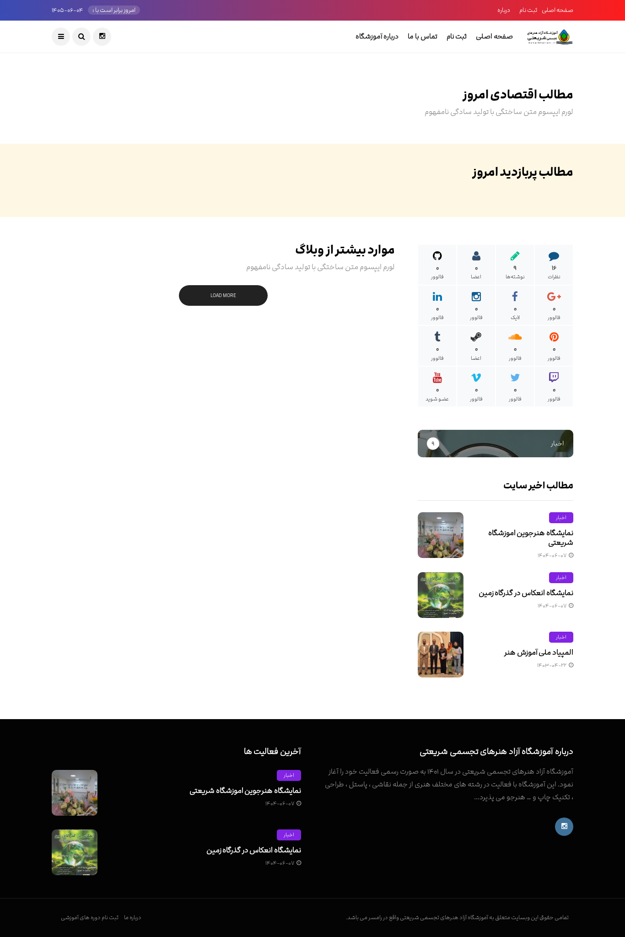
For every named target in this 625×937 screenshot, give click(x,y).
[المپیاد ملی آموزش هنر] (440, 654)
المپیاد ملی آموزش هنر (538, 652)
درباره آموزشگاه (377, 36)
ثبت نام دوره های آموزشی (90, 917)
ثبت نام (528, 10)
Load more (223, 295)
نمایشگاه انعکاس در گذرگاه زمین (526, 592)
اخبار (561, 517)
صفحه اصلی (557, 10)
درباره (503, 10)
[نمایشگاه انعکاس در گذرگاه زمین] (440, 595)
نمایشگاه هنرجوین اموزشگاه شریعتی (530, 537)
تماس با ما (422, 36)
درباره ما (132, 917)
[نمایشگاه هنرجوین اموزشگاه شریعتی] (440, 535)
